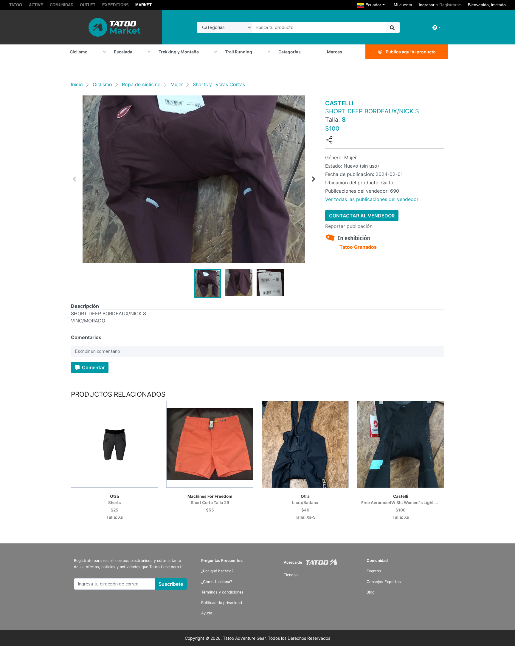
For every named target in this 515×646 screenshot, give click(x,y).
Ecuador (375, 4)
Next (313, 179)
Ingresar (427, 4)
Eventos (374, 571)
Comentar (93, 367)
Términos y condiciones (222, 592)
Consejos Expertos (384, 581)
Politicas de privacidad (221, 602)
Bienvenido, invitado (487, 4)
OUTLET (87, 5)
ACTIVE (36, 5)
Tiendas (291, 575)
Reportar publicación (349, 226)
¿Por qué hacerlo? (217, 571)
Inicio (77, 84)
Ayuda (206, 613)
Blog (371, 592)
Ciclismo (102, 84)
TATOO (15, 5)
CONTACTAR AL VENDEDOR (362, 216)
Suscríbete (171, 584)
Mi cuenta (403, 4)
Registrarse (450, 4)
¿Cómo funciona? (216, 581)
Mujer (176, 84)
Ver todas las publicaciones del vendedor (371, 199)
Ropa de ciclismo (141, 84)
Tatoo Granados (358, 247)
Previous (74, 179)
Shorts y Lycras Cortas (219, 84)
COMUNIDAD (61, 5)
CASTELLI (339, 103)
